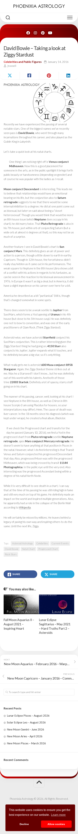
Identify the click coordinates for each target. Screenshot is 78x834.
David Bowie (12, 548)
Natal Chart (28, 548)
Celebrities (42, 543)
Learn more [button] (58, 814)
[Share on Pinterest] (49, 75)
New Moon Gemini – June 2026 (25, 729)
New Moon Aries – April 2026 (24, 736)
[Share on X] (10, 75)
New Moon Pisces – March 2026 (26, 743)
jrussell (11, 65)
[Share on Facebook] (29, 75)
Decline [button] (24, 824)
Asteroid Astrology (22, 543)
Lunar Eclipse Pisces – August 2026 (28, 715)
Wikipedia (25, 507)
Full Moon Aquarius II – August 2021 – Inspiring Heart (19, 624)
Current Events (60, 543)
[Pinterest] (43, 33)
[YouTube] (50, 33)
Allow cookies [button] (56, 824)
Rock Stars (11, 554)
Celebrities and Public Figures (23, 61)
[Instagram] (35, 33)
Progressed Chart (48, 548)
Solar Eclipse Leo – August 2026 (26, 722)
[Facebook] (28, 33)
